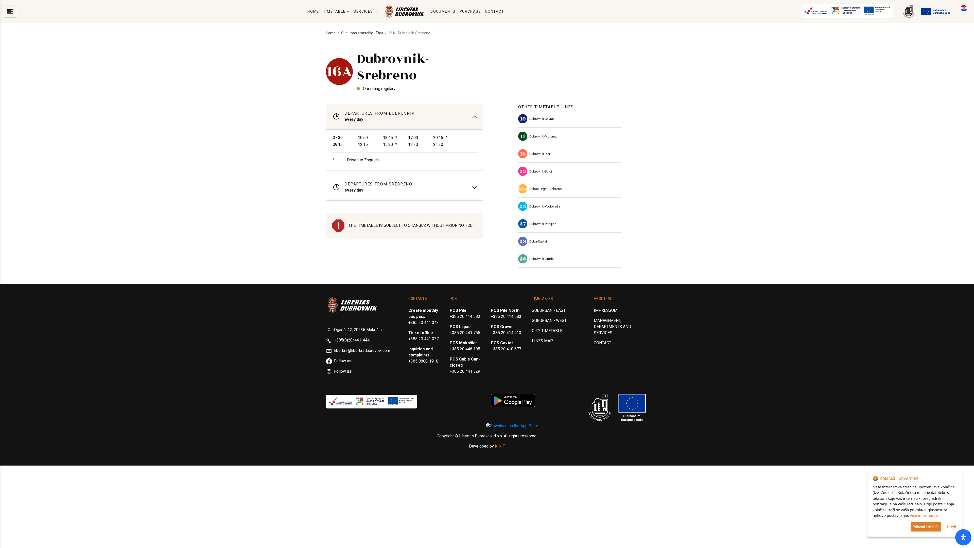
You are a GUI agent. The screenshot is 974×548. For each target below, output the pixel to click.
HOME (313, 11)
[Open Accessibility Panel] (963, 537)
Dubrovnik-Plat (539, 154)
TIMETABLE (334, 11)
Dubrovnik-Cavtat (541, 119)
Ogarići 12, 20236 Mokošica (359, 329)
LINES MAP (542, 340)
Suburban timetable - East (362, 33)
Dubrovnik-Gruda (541, 259)
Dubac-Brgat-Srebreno (545, 189)
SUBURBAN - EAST (549, 310)
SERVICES (363, 11)
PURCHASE (470, 11)
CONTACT (494, 11)
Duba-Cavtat (538, 241)
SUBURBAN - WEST (549, 320)
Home (331, 33)
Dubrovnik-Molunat (543, 136)
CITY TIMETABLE (547, 330)
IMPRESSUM (605, 310)
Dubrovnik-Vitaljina (542, 224)
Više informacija (924, 515)
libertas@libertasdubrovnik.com (362, 350)
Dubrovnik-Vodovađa (544, 206)
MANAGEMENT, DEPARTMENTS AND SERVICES (612, 326)
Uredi (951, 527)
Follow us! (343, 360)
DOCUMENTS (442, 11)
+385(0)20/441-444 (352, 340)
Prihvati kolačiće (926, 527)
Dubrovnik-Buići (540, 171)
